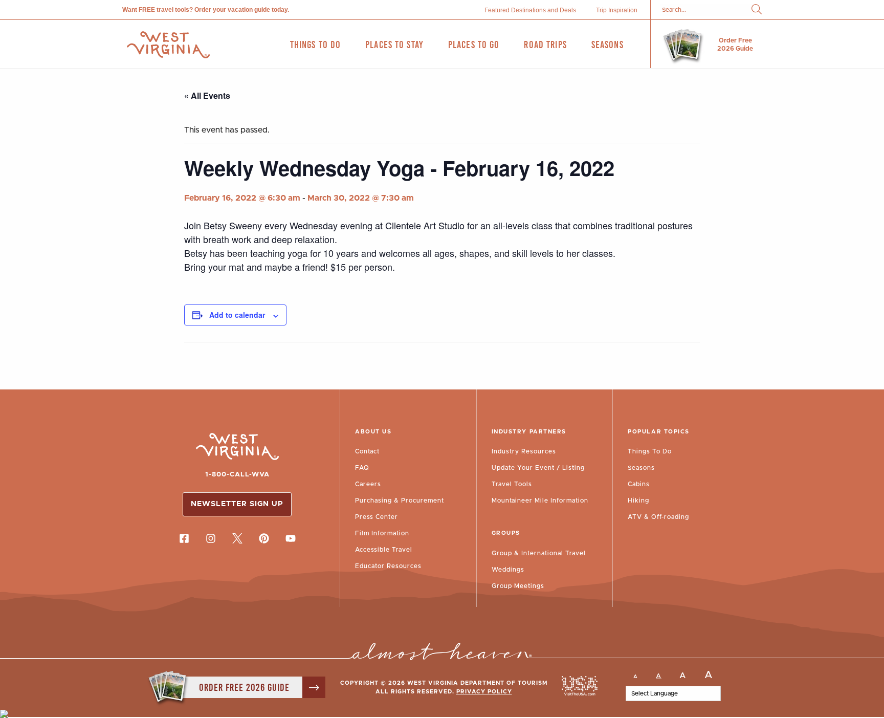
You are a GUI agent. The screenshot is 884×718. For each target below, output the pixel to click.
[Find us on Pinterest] (264, 538)
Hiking (638, 500)
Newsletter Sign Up (237, 504)
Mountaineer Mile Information (540, 500)
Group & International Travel (539, 553)
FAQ (362, 468)
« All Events (207, 95)
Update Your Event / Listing (538, 468)
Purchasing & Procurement (399, 500)
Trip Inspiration (616, 10)
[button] (757, 10)
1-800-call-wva (237, 474)
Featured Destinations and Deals (530, 10)
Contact (367, 451)
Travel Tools (512, 484)
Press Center (376, 517)
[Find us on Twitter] (237, 538)
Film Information (382, 533)
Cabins (639, 484)
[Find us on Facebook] (184, 538)
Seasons (641, 468)
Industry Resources (524, 451)
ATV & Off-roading (658, 517)
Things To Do (650, 451)
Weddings (508, 570)
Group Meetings (518, 586)
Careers (368, 484)
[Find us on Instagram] (211, 538)
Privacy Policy (484, 691)
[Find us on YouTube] (290, 538)
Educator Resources (388, 566)
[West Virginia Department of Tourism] (168, 44)
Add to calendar (237, 315)
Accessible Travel (383, 550)
